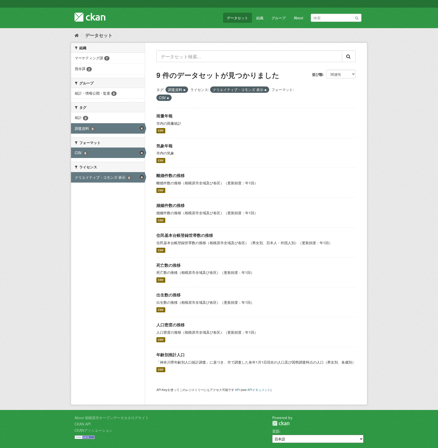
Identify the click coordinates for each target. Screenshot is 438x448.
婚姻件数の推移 (170, 205)
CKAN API (83, 423)
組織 (259, 17)
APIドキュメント (258, 389)
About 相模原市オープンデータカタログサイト (112, 417)
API (237, 389)
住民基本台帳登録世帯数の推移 (184, 235)
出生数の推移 (168, 295)
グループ (278, 17)
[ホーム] (77, 35)
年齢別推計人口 (170, 354)
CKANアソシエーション (94, 430)
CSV (160, 131)
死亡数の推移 (168, 265)
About (298, 17)
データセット (237, 17)
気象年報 (164, 146)
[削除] (184, 90)
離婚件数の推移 (170, 175)
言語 (275, 431)
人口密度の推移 (170, 325)
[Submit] (357, 17)
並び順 (317, 74)
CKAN (280, 423)
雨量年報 (164, 116)
